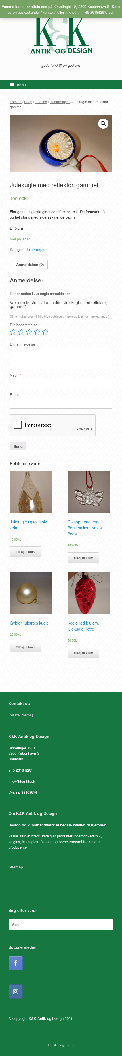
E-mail (16, 394)
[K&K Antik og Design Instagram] (16, 991)
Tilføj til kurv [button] (25, 551)
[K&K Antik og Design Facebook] (16, 963)
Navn (15, 375)
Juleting (41, 101)
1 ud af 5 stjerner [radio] (13, 332)
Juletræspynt (60, 101)
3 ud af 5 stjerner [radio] (29, 332)
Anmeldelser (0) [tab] (30, 264)
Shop (28, 101)
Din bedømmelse (23, 324)
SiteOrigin (59, 1045)
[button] (103, 124)
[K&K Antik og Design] (61, 34)
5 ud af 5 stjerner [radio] (45, 332)
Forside (16, 101)
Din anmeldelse (24, 344)
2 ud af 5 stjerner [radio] (21, 332)
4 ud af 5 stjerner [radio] (37, 332)
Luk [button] (111, 12)
